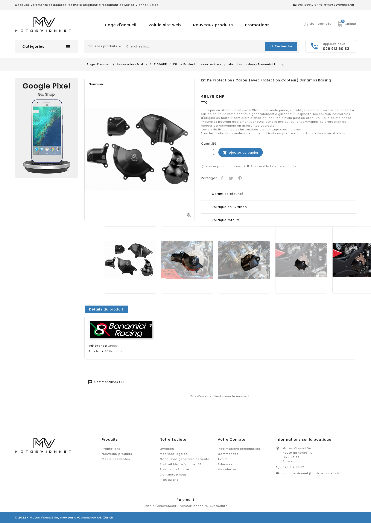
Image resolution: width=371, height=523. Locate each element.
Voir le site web (164, 25)
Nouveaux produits (213, 25)
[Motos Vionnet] (46, 128)
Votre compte (231, 439)
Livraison (167, 449)
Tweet (230, 178)
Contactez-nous (173, 475)
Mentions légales (173, 454)
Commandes (228, 454)
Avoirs (223, 459)
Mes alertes (227, 469)
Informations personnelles (239, 449)
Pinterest (239, 178)
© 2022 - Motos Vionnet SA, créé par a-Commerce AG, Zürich (64, 517)
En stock (96, 351)
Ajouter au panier (240, 152)
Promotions (257, 25)
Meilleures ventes (116, 459)
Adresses (225, 464)
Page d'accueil (120, 25)
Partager (222, 178)
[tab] (106, 309)
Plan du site (169, 480)
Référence (98, 346)
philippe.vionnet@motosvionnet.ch (311, 473)
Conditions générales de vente (184, 459)
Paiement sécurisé (174, 469)
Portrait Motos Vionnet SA (181, 464)
